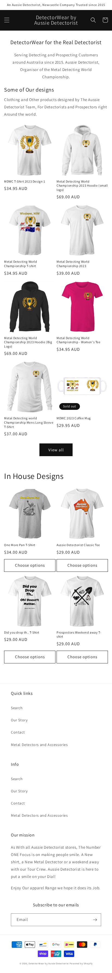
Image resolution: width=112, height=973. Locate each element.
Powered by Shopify (81, 963)
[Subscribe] (95, 919)
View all (56, 449)
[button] (7, 20)
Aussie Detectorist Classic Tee (78, 545)
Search (17, 707)
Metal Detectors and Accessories (39, 744)
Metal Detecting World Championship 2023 (73, 264)
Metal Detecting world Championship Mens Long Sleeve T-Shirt (28, 422)
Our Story (19, 720)
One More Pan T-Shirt (19, 545)
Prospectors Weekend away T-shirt (79, 634)
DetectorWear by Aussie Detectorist (49, 963)
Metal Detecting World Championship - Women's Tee (79, 340)
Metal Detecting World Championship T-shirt (20, 264)
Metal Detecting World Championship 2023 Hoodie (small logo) (82, 185)
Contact (18, 732)
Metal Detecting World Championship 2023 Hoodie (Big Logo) (28, 342)
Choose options (30, 565)
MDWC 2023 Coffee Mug (74, 418)
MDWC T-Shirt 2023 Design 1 (24, 181)
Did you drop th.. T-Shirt (21, 632)
